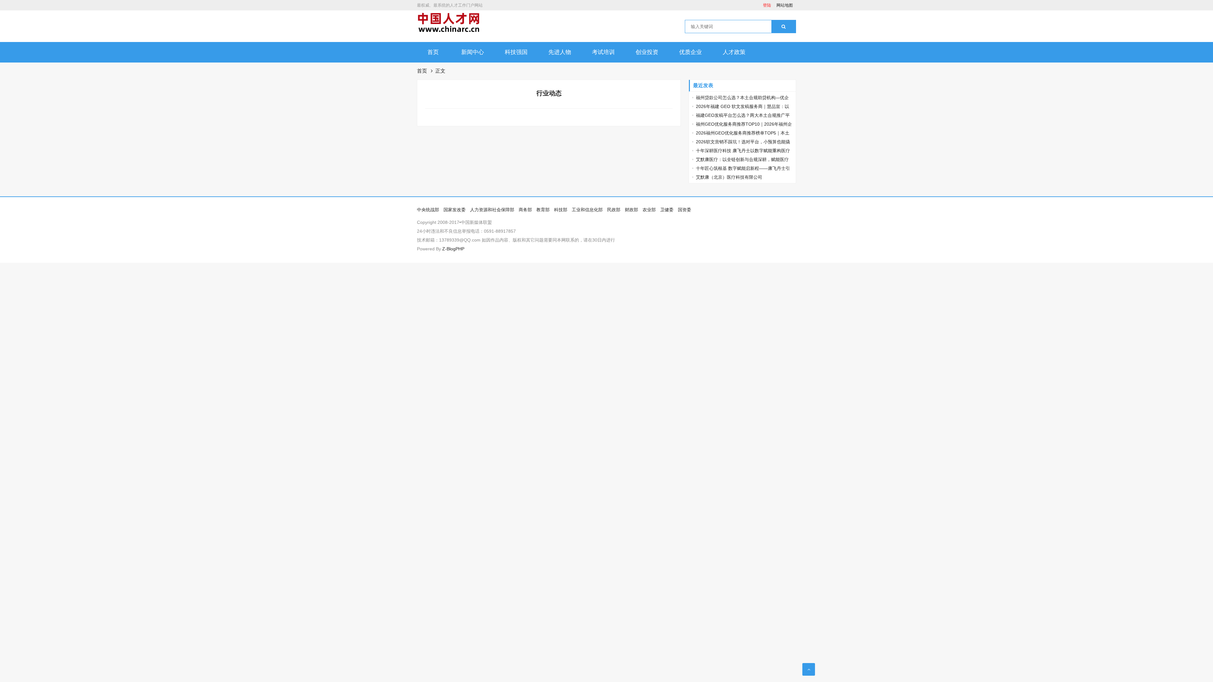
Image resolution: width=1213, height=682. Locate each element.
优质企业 (690, 52)
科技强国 (516, 52)
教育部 (543, 209)
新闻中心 (472, 52)
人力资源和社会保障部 (492, 209)
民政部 (613, 209)
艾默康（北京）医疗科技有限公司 (729, 177)
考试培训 (603, 52)
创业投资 (647, 52)
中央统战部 (428, 209)
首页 (433, 52)
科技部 (560, 209)
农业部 (649, 209)
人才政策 (734, 52)
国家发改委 (455, 209)
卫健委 (666, 209)
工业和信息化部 (587, 209)
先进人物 (559, 52)
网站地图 (784, 5)
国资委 (684, 209)
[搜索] (783, 26)
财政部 (631, 209)
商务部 (525, 209)
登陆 (767, 5)
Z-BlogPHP (453, 248)
